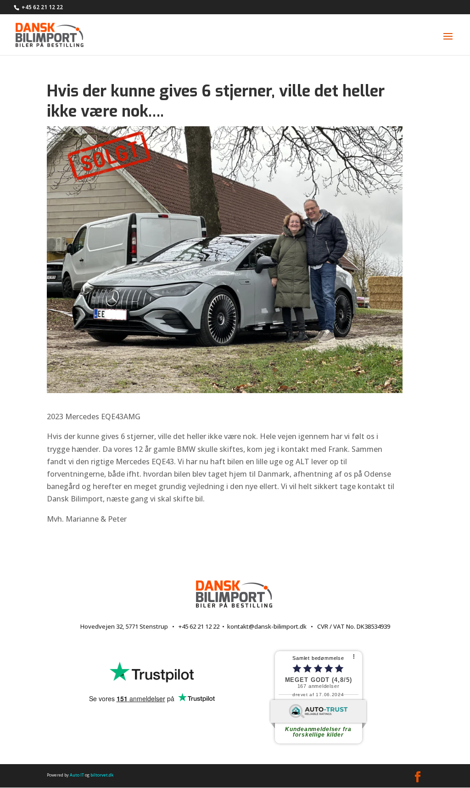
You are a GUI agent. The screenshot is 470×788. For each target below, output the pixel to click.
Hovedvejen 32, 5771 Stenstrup (124, 626)
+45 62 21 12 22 (42, 7)
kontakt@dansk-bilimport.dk (267, 626)
